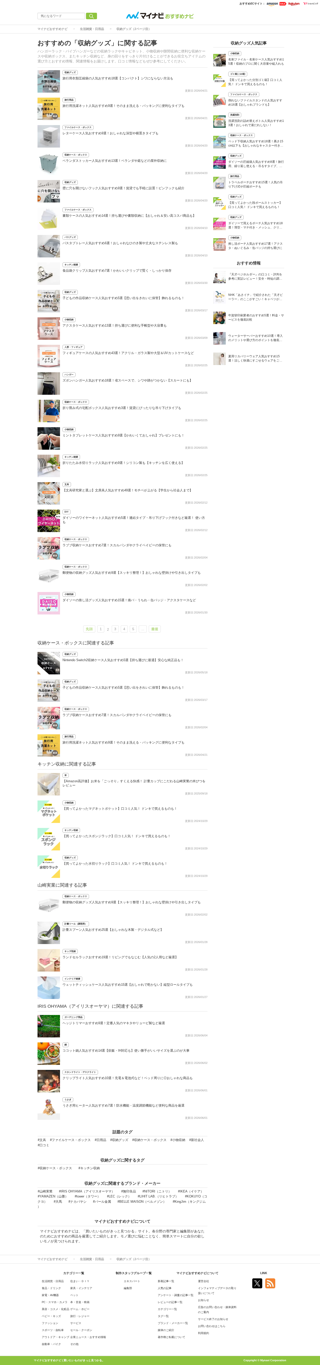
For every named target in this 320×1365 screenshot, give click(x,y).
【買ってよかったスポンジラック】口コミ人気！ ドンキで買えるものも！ (116, 836)
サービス (75, 1323)
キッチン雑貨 (71, 264)
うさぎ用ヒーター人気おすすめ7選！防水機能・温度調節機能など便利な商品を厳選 (123, 1105)
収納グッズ (70, 72)
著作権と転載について (171, 1337)
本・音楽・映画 (80, 1302)
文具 (66, 484)
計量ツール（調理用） (75, 924)
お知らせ (203, 1300)
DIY (66, 512)
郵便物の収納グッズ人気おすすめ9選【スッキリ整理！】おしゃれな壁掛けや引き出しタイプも (131, 573)
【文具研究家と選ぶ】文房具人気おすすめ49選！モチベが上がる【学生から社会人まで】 (127, 490)
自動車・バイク (51, 1344)
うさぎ (67, 1099)
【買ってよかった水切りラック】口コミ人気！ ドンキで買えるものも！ (115, 863)
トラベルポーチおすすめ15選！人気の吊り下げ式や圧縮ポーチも (255, 184)
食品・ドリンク (51, 1288)
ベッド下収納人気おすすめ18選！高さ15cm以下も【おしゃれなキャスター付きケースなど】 (255, 144)
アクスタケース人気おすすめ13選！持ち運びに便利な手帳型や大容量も (114, 325)
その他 (74, 1344)
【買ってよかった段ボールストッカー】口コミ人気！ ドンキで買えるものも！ (255, 205)
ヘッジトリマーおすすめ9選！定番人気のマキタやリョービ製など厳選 (113, 1023)
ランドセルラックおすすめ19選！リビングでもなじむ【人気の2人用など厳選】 (120, 957)
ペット (74, 1295)
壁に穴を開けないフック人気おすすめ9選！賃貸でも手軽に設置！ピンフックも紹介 (123, 188)
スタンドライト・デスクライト (80, 1072)
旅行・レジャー (80, 1316)
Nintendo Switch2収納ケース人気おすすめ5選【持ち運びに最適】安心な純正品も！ (123, 660)
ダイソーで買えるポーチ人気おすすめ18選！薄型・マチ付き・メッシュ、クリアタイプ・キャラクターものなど (255, 225)
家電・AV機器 (50, 1295)
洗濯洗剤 (234, 115)
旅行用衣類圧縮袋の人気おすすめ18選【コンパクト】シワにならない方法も (117, 78)
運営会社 (203, 1281)
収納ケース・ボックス (75, 155)
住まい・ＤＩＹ (80, 1281)
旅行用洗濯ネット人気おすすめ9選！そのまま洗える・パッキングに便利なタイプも (123, 106)
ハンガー (69, 374)
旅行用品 (69, 100)
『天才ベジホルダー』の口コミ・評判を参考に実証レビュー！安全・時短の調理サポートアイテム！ (255, 277)
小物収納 (69, 319)
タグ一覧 (163, 1316)
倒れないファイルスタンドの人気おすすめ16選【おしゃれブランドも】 (255, 102)
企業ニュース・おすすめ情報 (88, 1337)
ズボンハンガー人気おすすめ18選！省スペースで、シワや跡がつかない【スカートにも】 (127, 380)
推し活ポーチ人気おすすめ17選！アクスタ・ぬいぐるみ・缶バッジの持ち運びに (255, 246)
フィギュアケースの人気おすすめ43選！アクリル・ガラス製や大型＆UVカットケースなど (128, 353)
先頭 (89, 629)
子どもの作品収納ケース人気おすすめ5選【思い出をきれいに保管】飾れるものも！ (123, 298)
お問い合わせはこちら (212, 1326)
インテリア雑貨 (72, 978)
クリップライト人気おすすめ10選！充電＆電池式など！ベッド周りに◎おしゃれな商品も (127, 1078)
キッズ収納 (70, 951)
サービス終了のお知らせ (213, 1319)
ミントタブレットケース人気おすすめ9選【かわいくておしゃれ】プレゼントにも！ (123, 435)
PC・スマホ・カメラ (55, 1302)
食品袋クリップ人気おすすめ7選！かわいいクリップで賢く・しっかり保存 (117, 270)
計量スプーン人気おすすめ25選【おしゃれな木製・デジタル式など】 (113, 930)
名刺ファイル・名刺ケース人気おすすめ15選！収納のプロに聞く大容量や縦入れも (256, 61)
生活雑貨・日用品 (92, 29)
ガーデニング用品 (73, 1017)
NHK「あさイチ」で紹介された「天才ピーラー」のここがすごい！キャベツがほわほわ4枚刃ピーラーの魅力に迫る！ (255, 297)
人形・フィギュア (73, 347)
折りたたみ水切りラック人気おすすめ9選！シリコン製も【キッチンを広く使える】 (123, 463)
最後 (154, 629)
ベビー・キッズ (51, 1316)
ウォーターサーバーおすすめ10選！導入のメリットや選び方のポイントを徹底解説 (255, 338)
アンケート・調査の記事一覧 (176, 1295)
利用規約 (203, 1333)
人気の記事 (165, 1288)
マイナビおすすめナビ (53, 29)
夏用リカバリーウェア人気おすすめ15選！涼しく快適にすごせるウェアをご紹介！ (255, 359)
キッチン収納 (71, 830)
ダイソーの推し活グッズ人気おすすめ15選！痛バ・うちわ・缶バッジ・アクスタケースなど (129, 600)
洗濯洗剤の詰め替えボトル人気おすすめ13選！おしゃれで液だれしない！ (256, 123)
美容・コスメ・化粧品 (55, 1309)
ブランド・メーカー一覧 (173, 1323)
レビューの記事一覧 (170, 1302)
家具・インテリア (81, 1288)
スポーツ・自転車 (53, 1330)
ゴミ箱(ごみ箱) (237, 74)
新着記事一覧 (166, 1281)
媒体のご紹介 (166, 1330)
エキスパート (132, 1281)
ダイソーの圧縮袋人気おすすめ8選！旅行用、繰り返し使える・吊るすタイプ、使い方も (256, 164)
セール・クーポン (81, 1330)
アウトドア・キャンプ (55, 1337)
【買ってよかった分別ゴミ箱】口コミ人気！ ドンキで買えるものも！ (255, 82)
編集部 (128, 1288)
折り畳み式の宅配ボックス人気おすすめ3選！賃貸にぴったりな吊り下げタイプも (121, 408)
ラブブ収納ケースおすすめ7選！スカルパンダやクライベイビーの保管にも (117, 545)
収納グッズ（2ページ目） (133, 29)
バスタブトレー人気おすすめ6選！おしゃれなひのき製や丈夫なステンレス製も (120, 243)
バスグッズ (70, 237)
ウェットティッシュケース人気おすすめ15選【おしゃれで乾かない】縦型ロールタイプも (127, 984)
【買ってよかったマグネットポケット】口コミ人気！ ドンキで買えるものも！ (119, 808)
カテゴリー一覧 (167, 1309)
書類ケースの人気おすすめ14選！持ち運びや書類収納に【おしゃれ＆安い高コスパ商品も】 (129, 215)
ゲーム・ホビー (80, 1309)
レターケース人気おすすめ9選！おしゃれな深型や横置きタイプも (110, 133)
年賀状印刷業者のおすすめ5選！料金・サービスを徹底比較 (256, 317)
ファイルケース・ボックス (78, 127)
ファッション (50, 1323)
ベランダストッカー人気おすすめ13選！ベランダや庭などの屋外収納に (114, 161)
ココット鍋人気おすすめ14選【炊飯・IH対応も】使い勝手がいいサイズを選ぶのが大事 (126, 1050)
